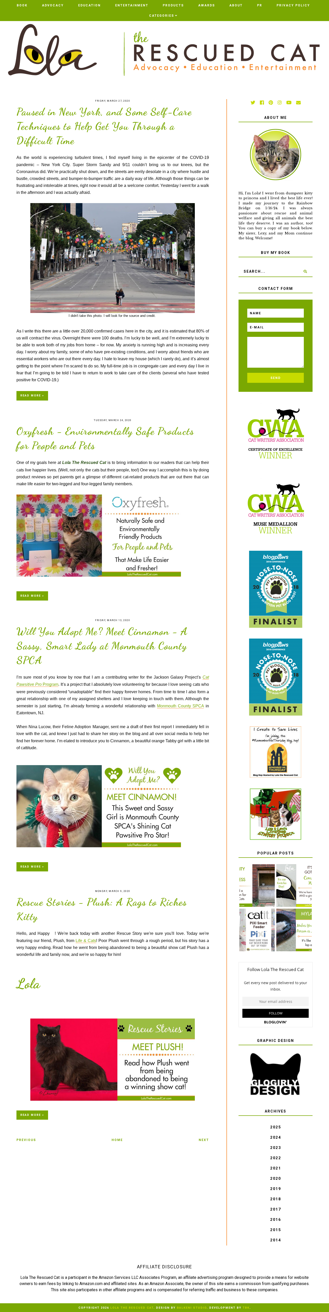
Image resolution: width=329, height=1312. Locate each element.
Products (173, 5)
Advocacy (53, 5)
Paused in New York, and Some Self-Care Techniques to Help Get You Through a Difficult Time (104, 126)
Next (204, 1140)
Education (89, 5)
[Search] (305, 271)
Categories (161, 15)
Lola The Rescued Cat (131, 1307)
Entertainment (131, 5)
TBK (246, 1307)
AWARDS (206, 5)
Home (117, 1140)
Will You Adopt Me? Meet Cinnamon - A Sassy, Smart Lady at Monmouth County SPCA (102, 645)
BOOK (22, 5)
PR (259, 5)
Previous (26, 1140)
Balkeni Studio (192, 1307)
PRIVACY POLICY (293, 5)
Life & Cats (86, 940)
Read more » (32, 395)
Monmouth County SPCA (180, 706)
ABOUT (236, 5)
